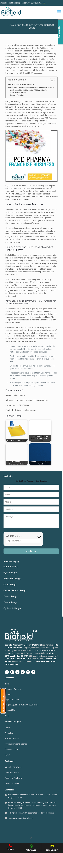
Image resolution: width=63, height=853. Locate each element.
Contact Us (10, 710)
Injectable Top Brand (13, 767)
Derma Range (10, 602)
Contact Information (17, 95)
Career (8, 694)
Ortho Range (10, 584)
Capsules (9, 733)
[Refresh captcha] (39, 536)
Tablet (7, 728)
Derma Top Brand (12, 783)
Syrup (7, 755)
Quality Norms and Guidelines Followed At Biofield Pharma (30, 87)
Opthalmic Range (12, 608)
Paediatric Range (12, 578)
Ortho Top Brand (12, 773)
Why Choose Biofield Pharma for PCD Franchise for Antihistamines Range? (28, 91)
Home (7, 684)
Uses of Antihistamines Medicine (21, 84)
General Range (11, 566)
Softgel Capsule (11, 738)
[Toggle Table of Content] (51, 80)
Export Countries (12, 699)
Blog (7, 715)
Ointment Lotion (11, 749)
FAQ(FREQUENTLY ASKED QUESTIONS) (21, 705)
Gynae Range (10, 572)
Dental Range (10, 596)
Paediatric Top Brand (13, 778)
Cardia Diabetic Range (15, 590)
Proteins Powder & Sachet (16, 744)
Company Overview (13, 689)
